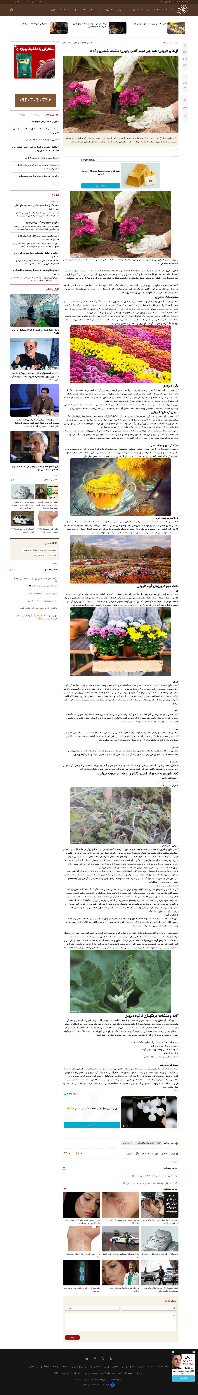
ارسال (72, 1337)
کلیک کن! (183, 1378)
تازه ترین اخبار (52, 114)
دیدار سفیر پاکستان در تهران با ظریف (41, 158)
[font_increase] (185, 78)
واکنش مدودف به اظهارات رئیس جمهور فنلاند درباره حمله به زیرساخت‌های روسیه (35, 149)
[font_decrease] (185, 87)
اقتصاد (82, 9)
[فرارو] (182, 10)
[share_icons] (185, 66)
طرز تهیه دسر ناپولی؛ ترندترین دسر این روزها (149, 23)
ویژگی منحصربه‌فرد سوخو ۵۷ (44, 121)
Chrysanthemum (131, 271)
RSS (11, 1)
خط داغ (55, 195)
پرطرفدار (34, 114)
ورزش (149, 9)
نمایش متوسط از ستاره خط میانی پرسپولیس (37, 176)
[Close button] (193, 1352)
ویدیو (119, 9)
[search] (11, 10)
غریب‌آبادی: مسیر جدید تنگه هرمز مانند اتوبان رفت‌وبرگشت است (38, 237)
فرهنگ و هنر (64, 9)
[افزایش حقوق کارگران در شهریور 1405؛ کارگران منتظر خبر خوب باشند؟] (34, 310)
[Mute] (127, 1126)
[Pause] (123, 1126)
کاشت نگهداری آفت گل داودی (148, 1143)
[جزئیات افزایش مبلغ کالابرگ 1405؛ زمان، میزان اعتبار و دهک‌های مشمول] (117, 28)
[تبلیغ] (35, 100)
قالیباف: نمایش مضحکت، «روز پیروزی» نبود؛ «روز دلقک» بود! (36, 255)
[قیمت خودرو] (185, 108)
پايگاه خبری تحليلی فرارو (94, 1379)
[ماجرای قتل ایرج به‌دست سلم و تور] (59, 28)
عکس (126, 9)
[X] (103, 1358)
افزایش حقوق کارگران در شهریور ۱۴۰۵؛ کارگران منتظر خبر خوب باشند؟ (35, 332)
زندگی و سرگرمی (94, 9)
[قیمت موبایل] (185, 116)
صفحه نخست (168, 9)
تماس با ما (24, 1)
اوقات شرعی (76, 1373)
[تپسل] (82, 160)
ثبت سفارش (92, 1125)
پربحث (21, 114)
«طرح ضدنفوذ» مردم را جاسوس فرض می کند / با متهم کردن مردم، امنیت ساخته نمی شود (35, 468)
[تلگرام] (86, 1358)
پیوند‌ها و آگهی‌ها (107, 1373)
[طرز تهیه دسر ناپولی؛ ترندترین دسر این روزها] (176, 28)
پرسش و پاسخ (90, 1373)
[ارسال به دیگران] (185, 59)
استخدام (47, 1)
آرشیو (17, 1)
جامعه (74, 9)
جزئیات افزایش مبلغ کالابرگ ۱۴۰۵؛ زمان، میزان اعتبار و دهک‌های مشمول (90, 25)
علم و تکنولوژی (138, 9)
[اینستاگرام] (95, 1358)
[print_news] (185, 52)
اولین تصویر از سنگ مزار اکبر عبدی (41, 140)
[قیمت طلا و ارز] (185, 100)
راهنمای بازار (109, 9)
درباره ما (32, 1)
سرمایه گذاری (100, 185)
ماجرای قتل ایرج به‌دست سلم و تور (35, 23)
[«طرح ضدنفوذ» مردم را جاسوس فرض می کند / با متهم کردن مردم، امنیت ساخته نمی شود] (34, 447)
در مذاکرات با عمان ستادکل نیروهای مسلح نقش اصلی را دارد (37, 207)
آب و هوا (64, 1373)
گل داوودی (127, 1143)
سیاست (157, 9)
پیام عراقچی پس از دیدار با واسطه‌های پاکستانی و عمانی (36, 272)
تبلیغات (39, 1)
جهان (53, 9)
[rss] (111, 1358)
